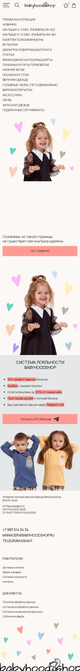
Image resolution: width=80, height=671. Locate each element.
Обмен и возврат (12, 572)
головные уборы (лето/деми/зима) (30, 85)
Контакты (8, 581)
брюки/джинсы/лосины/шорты (27, 60)
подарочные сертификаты (23, 110)
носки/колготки (16, 75)
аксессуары (12, 95)
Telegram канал (17, 540)
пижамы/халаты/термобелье (26, 65)
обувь (7, 100)
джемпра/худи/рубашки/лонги (27, 50)
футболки (10, 44)
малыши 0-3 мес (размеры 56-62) (29, 29)
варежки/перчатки (17, 90)
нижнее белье (14, 70)
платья (8, 55)
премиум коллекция (19, 19)
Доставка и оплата (13, 567)
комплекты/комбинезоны (23, 40)
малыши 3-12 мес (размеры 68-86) (29, 34)
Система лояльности (15, 577)
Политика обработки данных (19, 602)
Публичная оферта (13, 616)
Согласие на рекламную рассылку (23, 612)
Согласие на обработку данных (21, 607)
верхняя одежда (15, 80)
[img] (6, 5)
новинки (9, 24)
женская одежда (16, 105)
